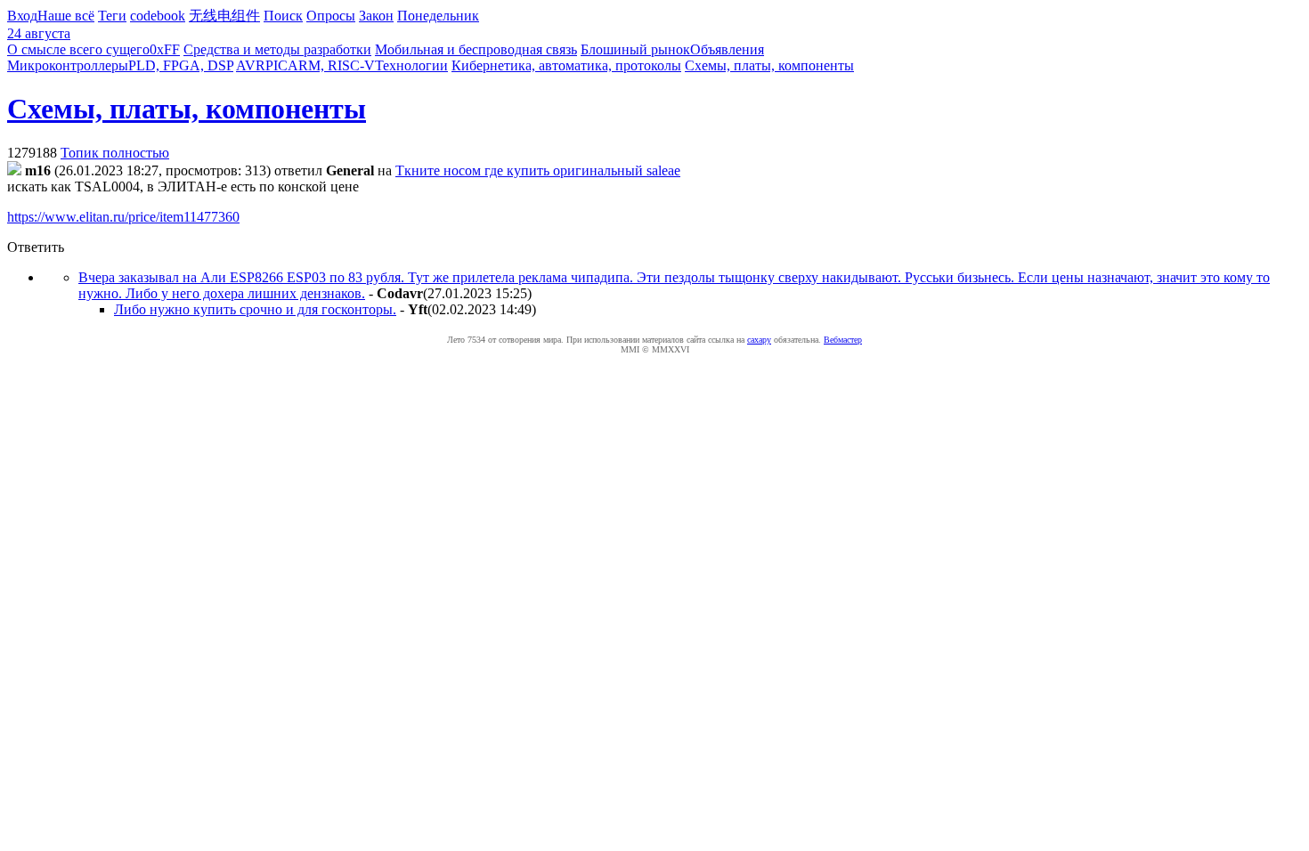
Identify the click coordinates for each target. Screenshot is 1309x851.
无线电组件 (224, 15)
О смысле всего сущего (78, 49)
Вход (22, 15)
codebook (157, 15)
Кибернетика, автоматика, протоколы (566, 65)
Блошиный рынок (635, 49)
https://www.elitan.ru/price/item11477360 (123, 216)
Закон (376, 15)
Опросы (330, 15)
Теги (112, 15)
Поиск (283, 15)
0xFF (165, 49)
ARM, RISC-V (331, 65)
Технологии (411, 65)
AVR (250, 65)
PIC (276, 65)
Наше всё (65, 15)
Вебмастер (843, 339)
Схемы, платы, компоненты (769, 65)
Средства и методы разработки (277, 49)
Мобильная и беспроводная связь (476, 49)
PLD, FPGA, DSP (180, 65)
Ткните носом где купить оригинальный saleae (537, 170)
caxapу (759, 339)
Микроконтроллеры (67, 65)
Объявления (727, 49)
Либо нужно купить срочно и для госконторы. (255, 309)
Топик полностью (115, 152)
